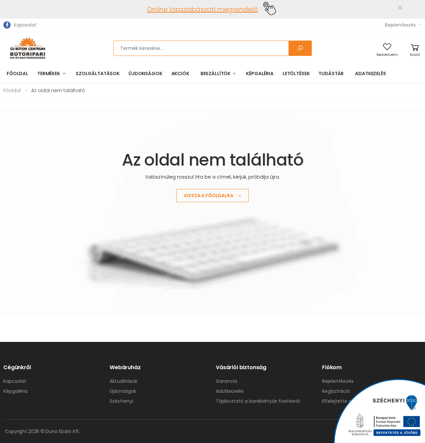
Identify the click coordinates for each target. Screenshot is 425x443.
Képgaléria (260, 73)
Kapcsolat (25, 25)
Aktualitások (123, 381)
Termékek (48, 73)
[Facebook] (7, 25)
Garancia (226, 381)
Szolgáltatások (98, 73)
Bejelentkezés (400, 25)
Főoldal (17, 73)
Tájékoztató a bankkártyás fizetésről (258, 401)
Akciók (180, 73)
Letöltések (296, 73)
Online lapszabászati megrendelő (202, 9)
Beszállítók (215, 73)
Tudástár (331, 73)
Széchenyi (121, 401)
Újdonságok (145, 73)
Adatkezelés (370, 73)
